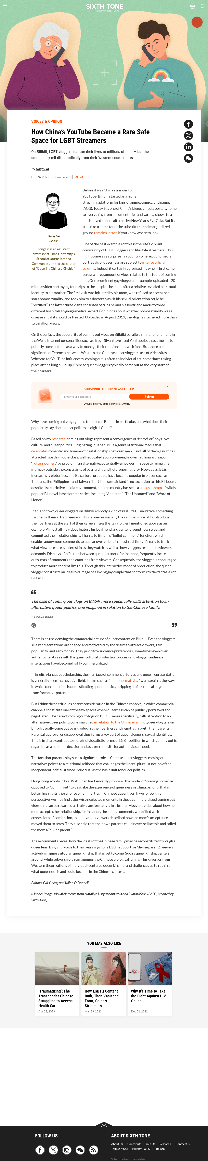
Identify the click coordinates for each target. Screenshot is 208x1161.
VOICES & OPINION (46, 121)
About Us (117, 1144)
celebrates (39, 451)
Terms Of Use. (122, 403)
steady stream (151, 487)
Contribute (134, 1144)
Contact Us (183, 1144)
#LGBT (80, 177)
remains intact (105, 233)
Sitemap (160, 1148)
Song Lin (42, 168)
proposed (116, 781)
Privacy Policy (141, 1148)
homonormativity (124, 680)
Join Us (150, 1144)
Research (165, 1144)
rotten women (44, 463)
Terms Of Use (119, 1148)
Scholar (53, 240)
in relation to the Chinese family (119, 722)
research (58, 439)
